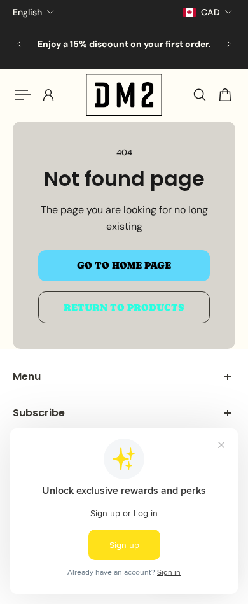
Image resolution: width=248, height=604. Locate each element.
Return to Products (124, 307)
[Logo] (124, 95)
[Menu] (23, 95)
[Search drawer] (199, 95)
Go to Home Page (124, 265)
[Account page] (48, 95)
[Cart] (225, 95)
